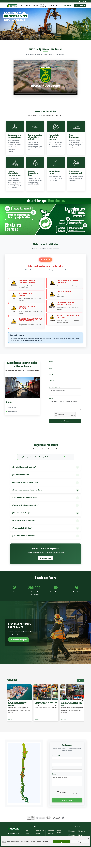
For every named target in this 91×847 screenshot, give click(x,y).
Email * (50, 368)
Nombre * (51, 362)
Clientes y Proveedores (43, 5)
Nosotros (28, 5)
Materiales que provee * (54, 387)
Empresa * (51, 381)
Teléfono (54, 768)
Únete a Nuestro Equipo (19, 639)
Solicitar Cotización (80, 5)
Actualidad (51, 5)
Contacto (58, 5)
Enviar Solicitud (65, 421)
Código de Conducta (50, 833)
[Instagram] (83, 1)
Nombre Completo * (56, 756)
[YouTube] (85, 1)
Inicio (22, 5)
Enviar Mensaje (68, 800)
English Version (67, 5)
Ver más (81, 680)
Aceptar (61, 842)
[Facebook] (81, 1)
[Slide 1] (43, 38)
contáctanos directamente (61, 457)
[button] (88, 838)
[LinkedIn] (79, 1)
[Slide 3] (48, 38)
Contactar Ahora (46, 558)
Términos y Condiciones (59, 831)
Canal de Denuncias (50, 830)
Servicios (35, 5)
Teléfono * (51, 374)
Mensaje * (51, 398)
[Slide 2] (45, 38)
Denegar (80, 842)
